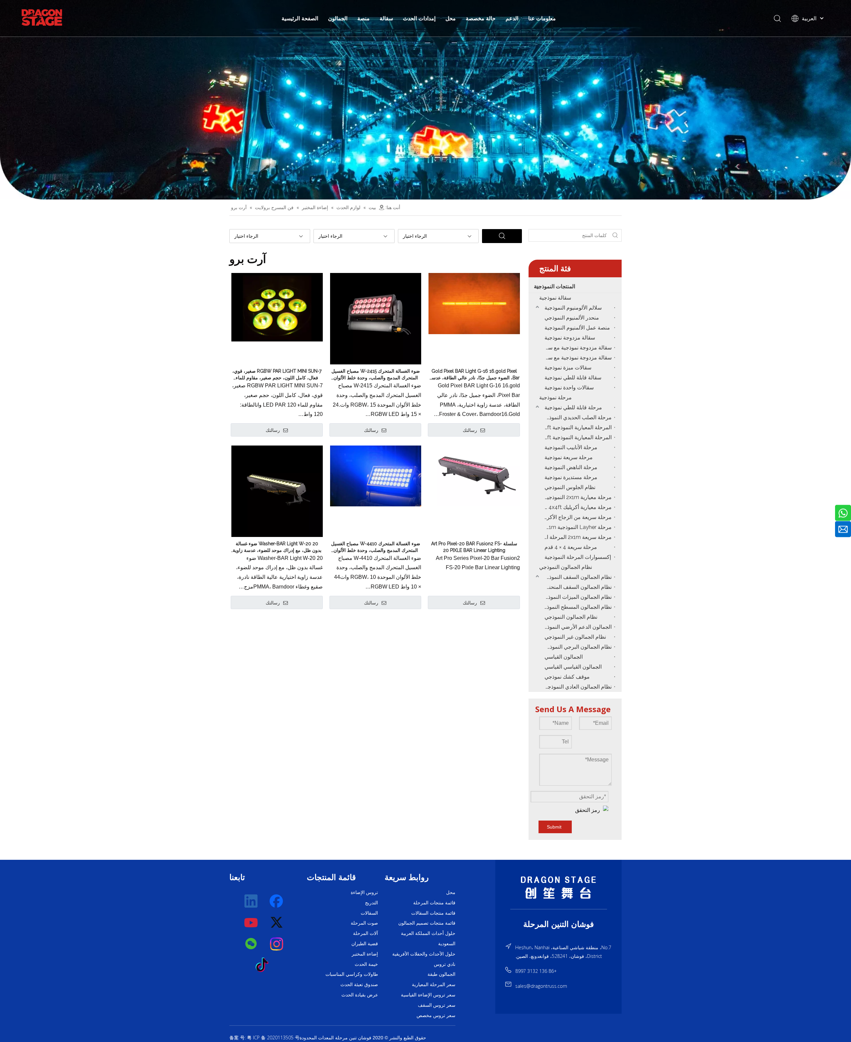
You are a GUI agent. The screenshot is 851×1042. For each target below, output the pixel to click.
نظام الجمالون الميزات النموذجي (576, 597)
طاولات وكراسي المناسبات (351, 974)
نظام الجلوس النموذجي (570, 487)
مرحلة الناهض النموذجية (571, 467)
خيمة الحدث (366, 964)
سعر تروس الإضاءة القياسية (428, 994)
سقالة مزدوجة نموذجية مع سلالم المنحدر (576, 357)
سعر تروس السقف (436, 1005)
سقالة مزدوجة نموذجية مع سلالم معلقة (576, 347)
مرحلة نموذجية (555, 397)
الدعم (512, 18)
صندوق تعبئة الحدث (359, 984)
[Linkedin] (251, 901)
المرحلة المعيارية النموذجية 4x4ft (576, 427)
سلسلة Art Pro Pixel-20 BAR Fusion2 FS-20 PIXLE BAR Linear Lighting (474, 547)
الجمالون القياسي (564, 657)
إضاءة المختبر (365, 954)
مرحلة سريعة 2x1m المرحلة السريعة (576, 537)
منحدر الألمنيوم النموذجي (572, 318)
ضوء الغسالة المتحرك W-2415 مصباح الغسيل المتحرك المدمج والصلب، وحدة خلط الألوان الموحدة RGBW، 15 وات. (375, 374)
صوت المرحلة (364, 923)
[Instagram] (277, 944)
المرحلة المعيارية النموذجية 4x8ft (576, 437)
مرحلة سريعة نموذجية (569, 457)
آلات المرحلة (365, 933)
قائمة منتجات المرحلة (434, 902)
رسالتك (273, 430)
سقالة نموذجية (555, 298)
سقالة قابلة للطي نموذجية (573, 377)
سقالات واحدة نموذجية (569, 387)
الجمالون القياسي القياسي (573, 667)
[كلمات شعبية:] (615, 235)
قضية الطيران (364, 943)
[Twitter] (277, 922)
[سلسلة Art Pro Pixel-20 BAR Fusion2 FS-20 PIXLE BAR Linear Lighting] (474, 475)
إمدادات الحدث (419, 18)
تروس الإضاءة (364, 892)
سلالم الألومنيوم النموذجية (573, 308)
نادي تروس (444, 964)
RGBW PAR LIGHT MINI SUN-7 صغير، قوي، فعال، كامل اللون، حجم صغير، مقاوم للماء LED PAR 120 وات (276, 374)
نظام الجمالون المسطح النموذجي (576, 607)
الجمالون (337, 18)
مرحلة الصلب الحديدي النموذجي (577, 417)
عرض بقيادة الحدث (359, 994)
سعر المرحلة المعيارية (433, 984)
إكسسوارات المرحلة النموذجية (578, 557)
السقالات (369, 913)
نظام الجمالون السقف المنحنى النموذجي (576, 587)
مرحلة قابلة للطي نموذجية (573, 407)
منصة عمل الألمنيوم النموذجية (577, 328)
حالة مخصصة (481, 18)
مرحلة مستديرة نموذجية (571, 477)
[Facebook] (277, 901)
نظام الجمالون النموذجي (565, 567)
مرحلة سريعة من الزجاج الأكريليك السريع (576, 517)
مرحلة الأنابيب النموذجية (571, 447)
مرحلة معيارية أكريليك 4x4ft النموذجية (576, 507)
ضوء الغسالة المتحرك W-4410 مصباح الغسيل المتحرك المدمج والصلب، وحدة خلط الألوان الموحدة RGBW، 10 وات (375, 547)
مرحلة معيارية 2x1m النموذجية (578, 497)
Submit (554, 827)
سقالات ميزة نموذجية (568, 367)
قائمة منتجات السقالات (433, 913)
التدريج (371, 902)
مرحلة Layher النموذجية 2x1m (577, 527)
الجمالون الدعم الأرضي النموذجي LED (576, 627)
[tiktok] (264, 965)
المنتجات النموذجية (554, 286)
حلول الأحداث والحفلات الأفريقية (423, 954)
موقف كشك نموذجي (567, 677)
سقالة (386, 18)
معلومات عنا (542, 18)
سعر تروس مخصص (436, 1015)
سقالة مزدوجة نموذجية (570, 337)
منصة (363, 18)
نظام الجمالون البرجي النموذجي (577, 647)
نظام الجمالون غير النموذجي (575, 637)
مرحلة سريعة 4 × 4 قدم (571, 547)
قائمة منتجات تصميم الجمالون (426, 923)
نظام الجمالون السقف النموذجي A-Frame (576, 577)
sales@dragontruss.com (541, 986)
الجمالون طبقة (441, 974)
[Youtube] (251, 922)
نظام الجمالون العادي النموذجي (578, 687)
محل (450, 18)
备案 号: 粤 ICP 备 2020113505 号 (264, 1037)
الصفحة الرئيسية (300, 18)
